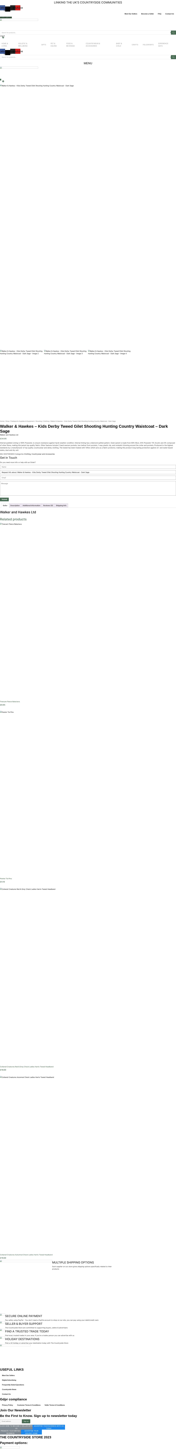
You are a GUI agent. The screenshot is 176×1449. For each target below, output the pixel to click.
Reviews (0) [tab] (48, 505)
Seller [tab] (5, 505)
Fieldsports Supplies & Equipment (22, 421)
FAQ (159, 14)
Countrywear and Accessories (43, 454)
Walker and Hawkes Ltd (9, 435)
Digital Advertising (9, 1380)
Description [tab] (15, 505)
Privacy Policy (7, 1405)
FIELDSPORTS (148, 45)
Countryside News (9, 1389)
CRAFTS (135, 45)
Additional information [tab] (31, 505)
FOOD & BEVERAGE (70, 44)
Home (2, 421)
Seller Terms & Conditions (55, 1405)
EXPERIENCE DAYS (163, 44)
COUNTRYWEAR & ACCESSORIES (93, 44)
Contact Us (169, 14)
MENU (88, 63)
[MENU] (88, 60)
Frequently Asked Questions (13, 1385)
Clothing (46, 421)
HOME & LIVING (5, 44)
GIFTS (43, 45)
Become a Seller (147, 14)
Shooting (39, 421)
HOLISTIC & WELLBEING (23, 44)
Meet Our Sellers (131, 14)
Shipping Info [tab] (61, 505)
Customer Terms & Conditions (29, 1405)
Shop (7, 421)
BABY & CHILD (119, 44)
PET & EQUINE (54, 44)
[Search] (173, 33)
